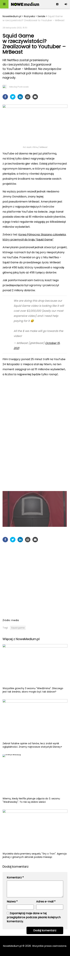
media (15, 620)
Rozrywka (29, 16)
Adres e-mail (46, 901)
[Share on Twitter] (12, 96)
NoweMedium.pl (12, 16)
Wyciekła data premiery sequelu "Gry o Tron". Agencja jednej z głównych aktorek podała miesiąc (35, 855)
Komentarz (15, 877)
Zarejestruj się (57, 4)
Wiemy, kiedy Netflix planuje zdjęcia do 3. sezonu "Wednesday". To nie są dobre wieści (31, 800)
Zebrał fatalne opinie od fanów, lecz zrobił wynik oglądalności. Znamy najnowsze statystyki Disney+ (32, 745)
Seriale (41, 16)
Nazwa (12, 901)
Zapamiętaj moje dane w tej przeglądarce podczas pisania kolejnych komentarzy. (34, 917)
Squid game (17, 627)
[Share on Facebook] (5, 96)
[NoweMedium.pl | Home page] (25, 4)
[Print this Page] (27, 96)
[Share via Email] (35, 96)
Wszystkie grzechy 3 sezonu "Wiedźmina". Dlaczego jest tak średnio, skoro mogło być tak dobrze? (33, 690)
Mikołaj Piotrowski (19, 86)
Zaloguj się (66, 4)
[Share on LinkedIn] (20, 96)
